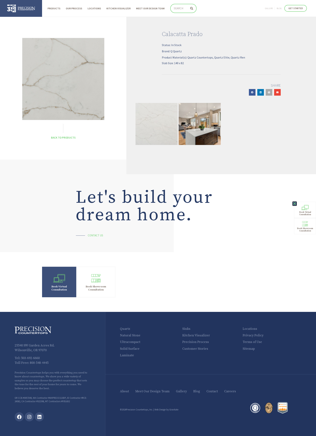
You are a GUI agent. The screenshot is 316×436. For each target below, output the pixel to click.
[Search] (191, 8)
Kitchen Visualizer (118, 8)
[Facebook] (19, 416)
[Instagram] (29, 416)
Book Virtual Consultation (59, 288)
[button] (252, 92)
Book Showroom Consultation (96, 288)
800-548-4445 (39, 363)
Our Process (74, 8)
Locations (94, 8)
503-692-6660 (30, 358)
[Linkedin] (39, 416)
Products (54, 8)
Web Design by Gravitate (166, 409)
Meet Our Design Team (150, 8)
